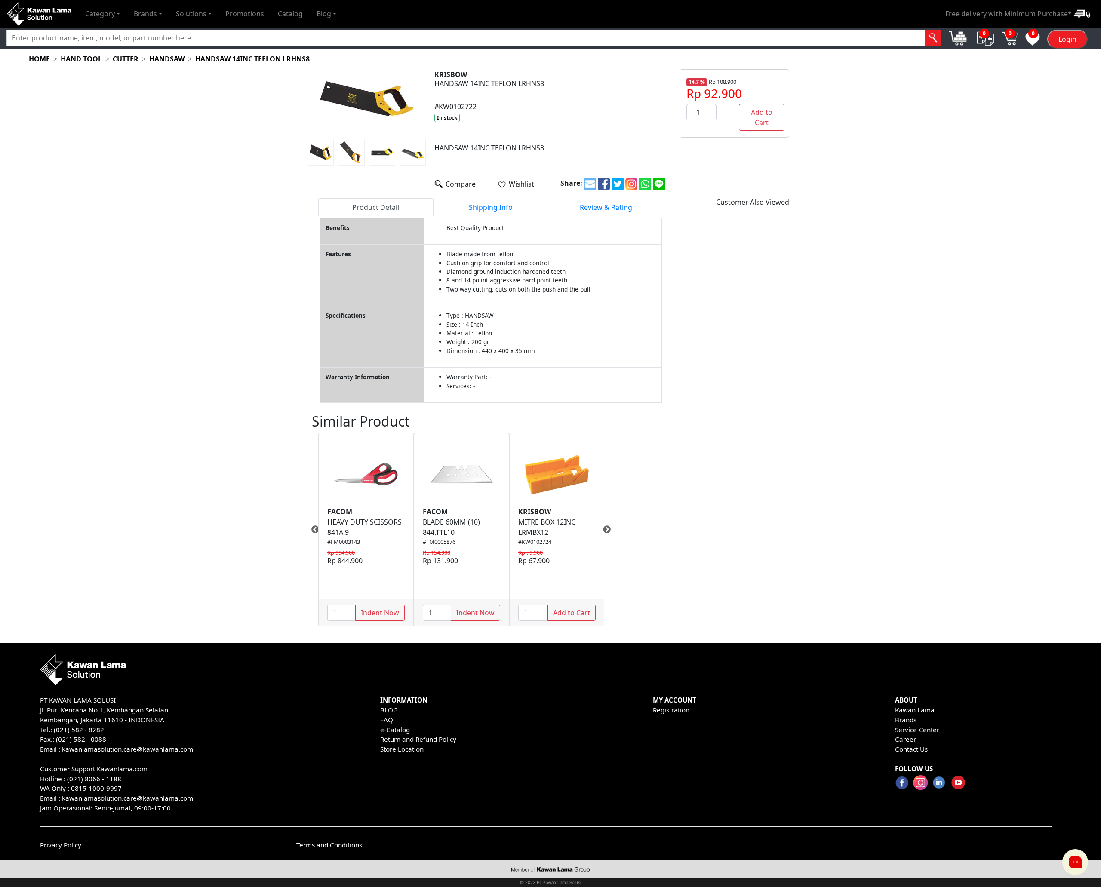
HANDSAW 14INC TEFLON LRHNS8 (252, 59)
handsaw (167, 59)
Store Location (402, 749)
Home (39, 59)
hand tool (81, 59)
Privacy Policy (60, 845)
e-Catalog (395, 729)
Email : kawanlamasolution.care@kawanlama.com (116, 798)
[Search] (933, 38)
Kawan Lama (915, 710)
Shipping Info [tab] (491, 207)
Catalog (290, 13)
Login (1067, 39)
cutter (125, 59)
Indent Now (380, 612)
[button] (102, 13)
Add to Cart (761, 117)
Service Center (917, 729)
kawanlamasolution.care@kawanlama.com (127, 749)
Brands (905, 719)
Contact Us (911, 749)
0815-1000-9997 (96, 788)
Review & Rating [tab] (606, 207)
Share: (571, 183)
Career (905, 739)
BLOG (389, 710)
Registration (671, 710)
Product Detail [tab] (375, 207)
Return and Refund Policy (418, 739)
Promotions (244, 13)
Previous (312, 529)
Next (610, 529)
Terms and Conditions (329, 845)
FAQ (386, 719)
